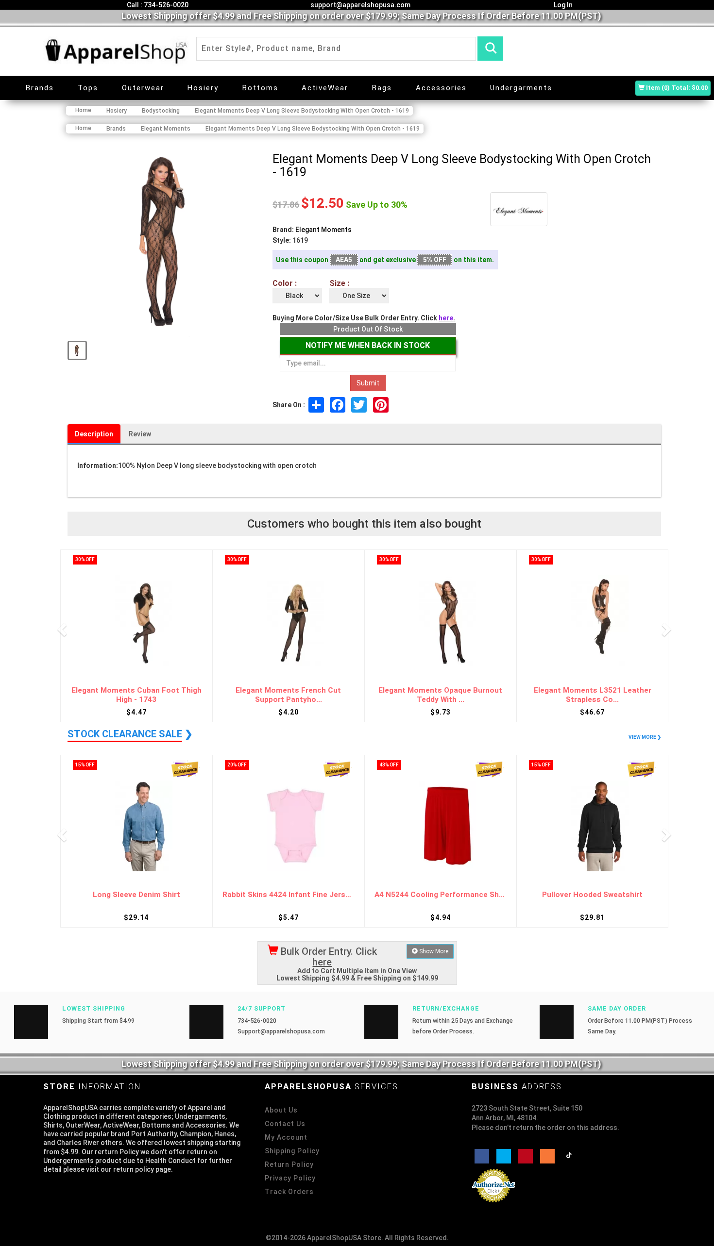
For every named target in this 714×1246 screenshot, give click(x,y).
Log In (562, 5)
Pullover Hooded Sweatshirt (440, 895)
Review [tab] (140, 434)
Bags (382, 87)
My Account (286, 1137)
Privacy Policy (290, 1178)
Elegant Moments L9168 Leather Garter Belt (592, 695)
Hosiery (203, 87)
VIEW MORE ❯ (645, 737)
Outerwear (143, 87)
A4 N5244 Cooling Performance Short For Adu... (288, 895)
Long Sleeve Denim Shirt (592, 895)
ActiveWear (325, 87)
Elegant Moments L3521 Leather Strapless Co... (440, 695)
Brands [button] (40, 87)
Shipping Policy (292, 1151)
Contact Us (285, 1124)
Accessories (441, 87)
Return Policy (289, 1164)
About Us (281, 1110)
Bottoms (260, 87)
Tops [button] (88, 87)
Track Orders (289, 1192)
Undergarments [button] (521, 87)
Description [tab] (94, 434)
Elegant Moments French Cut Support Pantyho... (136, 695)
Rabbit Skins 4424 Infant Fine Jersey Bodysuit (136, 895)
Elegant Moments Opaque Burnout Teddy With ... (288, 695)
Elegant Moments (323, 229)
